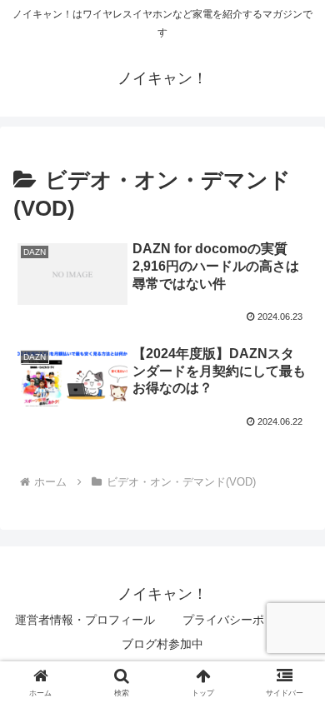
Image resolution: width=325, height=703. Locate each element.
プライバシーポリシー (240, 619)
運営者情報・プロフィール (85, 619)
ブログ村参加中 (162, 644)
